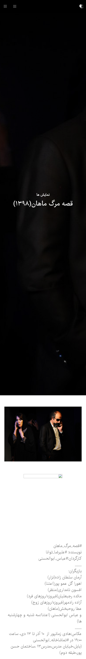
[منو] (16, 6)
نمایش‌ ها (43, 195)
